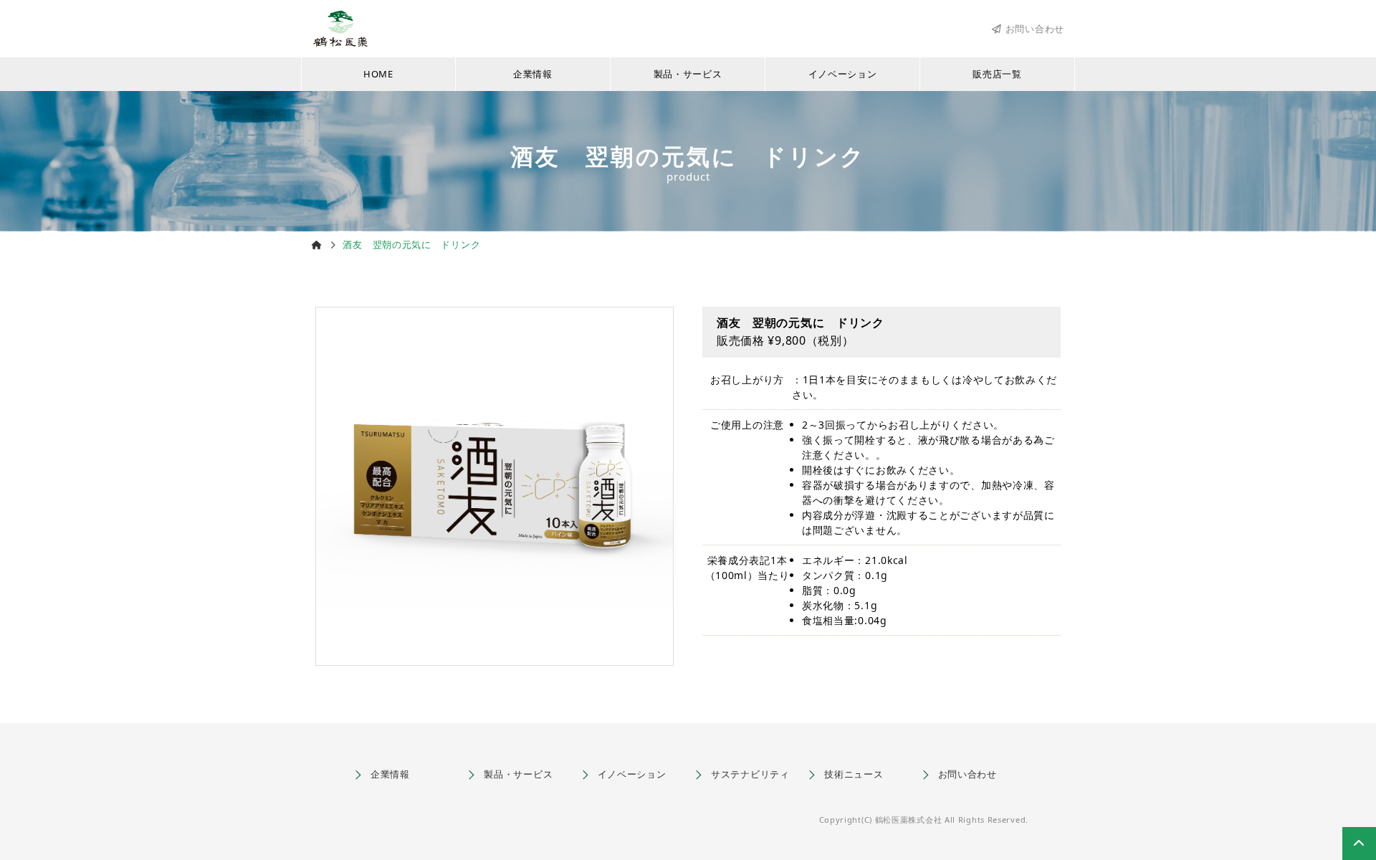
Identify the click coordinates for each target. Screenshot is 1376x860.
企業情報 (533, 73)
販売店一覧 (997, 73)
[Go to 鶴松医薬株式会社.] (317, 245)
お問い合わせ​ (967, 774)
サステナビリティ (750, 774)
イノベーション (842, 73)
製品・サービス (688, 73)
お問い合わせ (1034, 29)
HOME (378, 73)
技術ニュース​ (853, 774)
